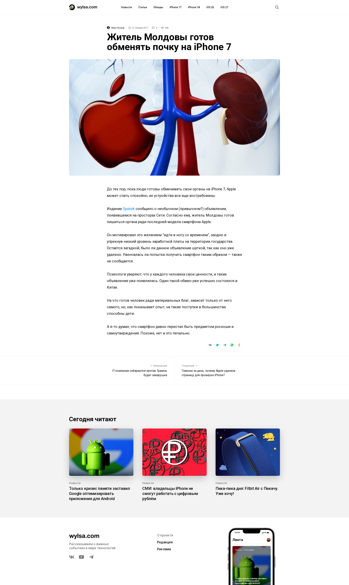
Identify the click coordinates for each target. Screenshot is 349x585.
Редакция (165, 542)
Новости (126, 7)
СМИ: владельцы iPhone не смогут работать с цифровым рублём (170, 493)
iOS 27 (224, 7)
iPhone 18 (194, 7)
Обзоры (158, 7)
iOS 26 (210, 7)
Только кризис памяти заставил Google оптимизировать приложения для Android (99, 493)
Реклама (164, 549)
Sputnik (129, 209)
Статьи (142, 7)
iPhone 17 (175, 7)
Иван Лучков (118, 28)
